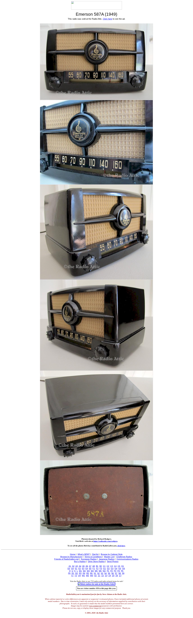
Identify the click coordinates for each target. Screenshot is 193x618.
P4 (118, 571)
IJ (72, 571)
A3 (76, 566)
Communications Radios (127, 559)
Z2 (102, 575)
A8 (93, 566)
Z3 (106, 575)
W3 (91, 575)
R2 (76, 573)
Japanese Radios (106, 559)
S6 (112, 573)
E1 (76, 568)
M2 (84, 571)
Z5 (113, 575)
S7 (116, 573)
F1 (94, 568)
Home (72, 554)
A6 (87, 566)
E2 (79, 568)
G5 (119, 568)
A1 (70, 566)
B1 (97, 566)
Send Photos (112, 561)
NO (104, 571)
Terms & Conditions (93, 557)
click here (121, 546)
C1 (104, 566)
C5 (119, 566)
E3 (83, 568)
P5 (122, 571)
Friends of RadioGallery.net (66, 559)
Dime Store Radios (96, 561)
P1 (108, 571)
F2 (97, 568)
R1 (73, 573)
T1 (72, 575)
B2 (100, 566)
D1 (122, 566)
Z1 (99, 575)
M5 (96, 571)
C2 (108, 566)
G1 (104, 568)
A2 (73, 566)
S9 (123, 573)
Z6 (117, 575)
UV (79, 575)
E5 (90, 568)
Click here (107, 19)
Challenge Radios (124, 557)
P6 (69, 573)
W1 (83, 575)
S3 (102, 573)
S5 (109, 573)
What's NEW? (84, 554)
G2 (108, 568)
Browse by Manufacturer (71, 557)
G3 (112, 568)
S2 (98, 573)
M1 (80, 571)
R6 (91, 573)
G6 (123, 568)
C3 (111, 566)
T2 (76, 575)
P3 (115, 571)
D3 (72, 568)
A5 (83, 566)
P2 (111, 571)
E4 (86, 568)
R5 (87, 573)
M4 (92, 571)
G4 (116, 568)
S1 (95, 573)
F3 (101, 568)
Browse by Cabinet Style (111, 554)
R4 (84, 573)
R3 (80, 573)
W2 (87, 575)
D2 (69, 568)
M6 (100, 571)
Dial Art (95, 554)
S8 (119, 573)
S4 (105, 573)
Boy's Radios (80, 561)
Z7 (120, 575)
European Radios (88, 559)
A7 (90, 566)
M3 (88, 571)
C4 (115, 566)
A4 (80, 566)
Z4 (110, 575)
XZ (95, 575)
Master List (109, 557)
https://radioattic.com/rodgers (105, 541)
